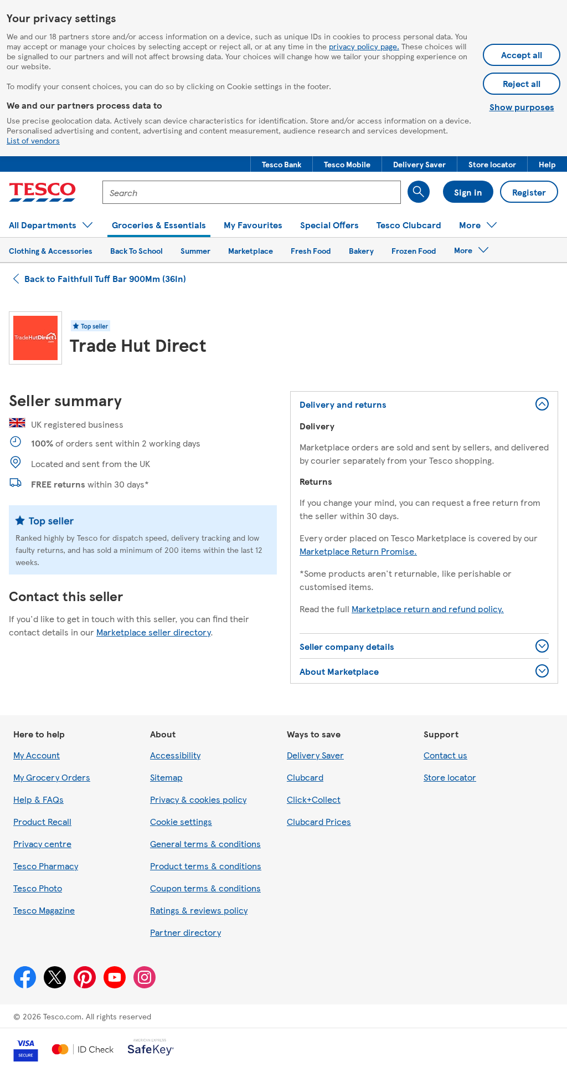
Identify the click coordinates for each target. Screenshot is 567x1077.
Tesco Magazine (44, 910)
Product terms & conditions (205, 865)
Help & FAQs (38, 799)
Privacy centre (42, 843)
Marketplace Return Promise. (358, 551)
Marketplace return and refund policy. (428, 608)
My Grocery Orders (51, 777)
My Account (36, 754)
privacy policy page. (364, 46)
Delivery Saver (315, 754)
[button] (281, 164)
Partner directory (185, 932)
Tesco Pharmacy (45, 865)
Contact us (445, 754)
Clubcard (305, 777)
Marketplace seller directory (153, 631)
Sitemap (166, 777)
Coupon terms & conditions (205, 887)
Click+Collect (314, 799)
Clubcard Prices (319, 821)
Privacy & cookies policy (198, 799)
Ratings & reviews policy (199, 910)
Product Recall (42, 821)
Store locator (450, 777)
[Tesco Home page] (42, 192)
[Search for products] (419, 192)
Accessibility (175, 754)
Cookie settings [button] (181, 821)
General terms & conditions (205, 843)
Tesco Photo (37, 887)
